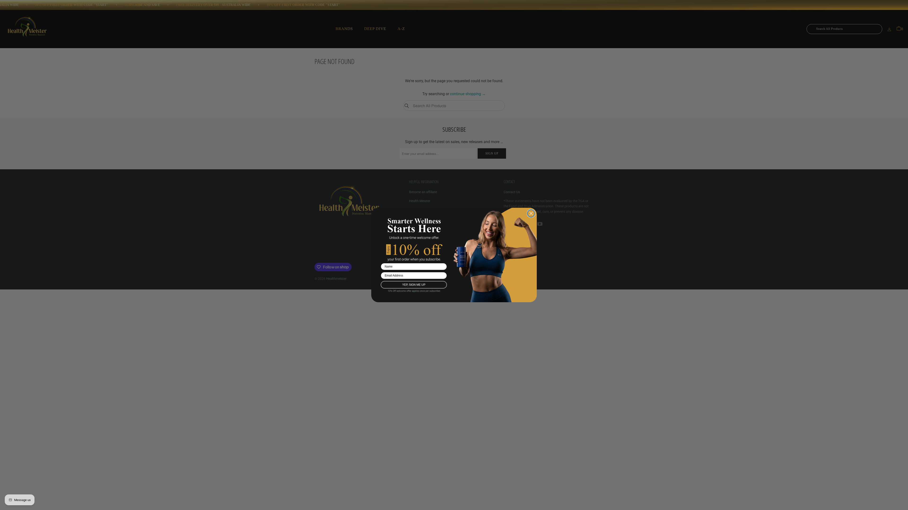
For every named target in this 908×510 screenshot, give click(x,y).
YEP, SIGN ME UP (413, 284)
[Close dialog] (531, 213)
